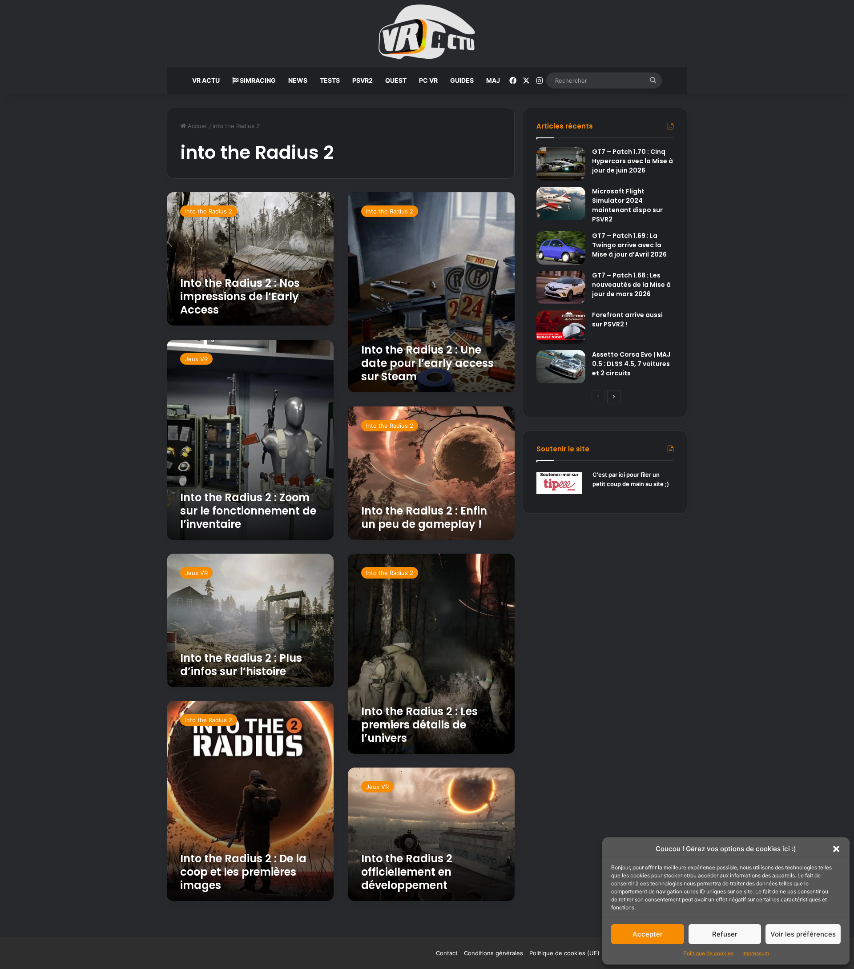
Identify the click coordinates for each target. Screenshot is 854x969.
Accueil (197, 125)
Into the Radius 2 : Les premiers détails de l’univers (419, 724)
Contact (447, 953)
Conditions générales (493, 953)
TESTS (330, 80)
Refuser (724, 934)
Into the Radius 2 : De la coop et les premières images (243, 872)
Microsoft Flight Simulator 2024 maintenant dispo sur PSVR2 (627, 205)
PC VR (428, 80)
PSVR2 (362, 80)
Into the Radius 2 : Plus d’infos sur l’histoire (241, 665)
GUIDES (462, 80)
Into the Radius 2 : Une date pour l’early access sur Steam (427, 363)
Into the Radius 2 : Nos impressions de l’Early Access (240, 296)
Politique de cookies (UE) (564, 953)
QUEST (396, 80)
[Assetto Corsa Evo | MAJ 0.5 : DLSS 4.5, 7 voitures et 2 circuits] (560, 366)
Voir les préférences (803, 934)
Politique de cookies (708, 953)
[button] (836, 848)
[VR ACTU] (427, 33)
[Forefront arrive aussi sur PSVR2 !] (560, 327)
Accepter (647, 934)
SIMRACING (257, 80)
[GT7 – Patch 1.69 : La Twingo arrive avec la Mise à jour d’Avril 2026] (560, 248)
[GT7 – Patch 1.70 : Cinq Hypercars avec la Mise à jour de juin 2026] (560, 164)
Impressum (755, 953)
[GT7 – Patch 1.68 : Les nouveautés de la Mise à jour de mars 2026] (560, 287)
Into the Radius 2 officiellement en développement (406, 872)
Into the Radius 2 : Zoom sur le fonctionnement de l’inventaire (248, 510)
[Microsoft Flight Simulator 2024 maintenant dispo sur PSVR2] (560, 203)
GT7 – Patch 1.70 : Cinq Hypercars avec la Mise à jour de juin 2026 (632, 161)
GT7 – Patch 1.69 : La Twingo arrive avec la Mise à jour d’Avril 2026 (629, 245)
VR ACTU (206, 80)
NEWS (297, 80)
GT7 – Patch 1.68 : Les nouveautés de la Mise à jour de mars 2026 (631, 284)
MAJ (493, 80)
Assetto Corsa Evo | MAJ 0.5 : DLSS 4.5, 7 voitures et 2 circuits (631, 364)
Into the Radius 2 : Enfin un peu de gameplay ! (424, 517)
